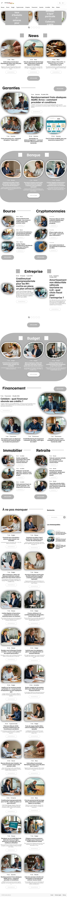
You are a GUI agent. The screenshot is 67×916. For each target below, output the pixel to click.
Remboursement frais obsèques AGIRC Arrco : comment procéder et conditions (48, 100)
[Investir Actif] (9, 3)
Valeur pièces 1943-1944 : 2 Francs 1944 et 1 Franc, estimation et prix (56, 63)
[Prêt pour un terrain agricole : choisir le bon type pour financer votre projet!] (8, 473)
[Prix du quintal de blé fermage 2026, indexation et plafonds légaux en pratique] (33, 48)
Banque (33, 155)
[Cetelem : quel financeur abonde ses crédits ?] (52, 403)
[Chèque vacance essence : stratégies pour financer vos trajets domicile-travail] (34, 824)
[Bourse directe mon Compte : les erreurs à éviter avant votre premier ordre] (8, 221)
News (33, 35)
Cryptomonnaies (50, 211)
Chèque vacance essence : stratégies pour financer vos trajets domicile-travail (34, 839)
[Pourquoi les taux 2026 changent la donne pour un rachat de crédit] (56, 425)
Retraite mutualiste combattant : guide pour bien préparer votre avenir (57, 473)
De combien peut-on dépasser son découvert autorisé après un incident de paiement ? (11, 440)
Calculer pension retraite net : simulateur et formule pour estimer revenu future (57, 460)
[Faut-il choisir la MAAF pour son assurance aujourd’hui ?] (56, 125)
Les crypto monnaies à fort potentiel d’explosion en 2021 (57, 246)
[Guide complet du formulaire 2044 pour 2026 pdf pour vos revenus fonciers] (8, 461)
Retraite (43, 450)
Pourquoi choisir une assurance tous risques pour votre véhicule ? (61, 533)
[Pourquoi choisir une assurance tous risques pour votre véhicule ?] (50, 532)
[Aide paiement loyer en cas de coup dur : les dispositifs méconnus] (8, 486)
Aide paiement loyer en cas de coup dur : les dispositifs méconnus (23, 485)
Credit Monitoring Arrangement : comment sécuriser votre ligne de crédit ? (33, 440)
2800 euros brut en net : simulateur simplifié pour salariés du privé (61, 540)
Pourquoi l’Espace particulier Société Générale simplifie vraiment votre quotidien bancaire (33, 185)
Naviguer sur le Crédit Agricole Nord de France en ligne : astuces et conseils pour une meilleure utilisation (11, 840)
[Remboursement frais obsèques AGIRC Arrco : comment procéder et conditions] (14, 103)
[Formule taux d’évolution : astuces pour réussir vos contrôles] (11, 350)
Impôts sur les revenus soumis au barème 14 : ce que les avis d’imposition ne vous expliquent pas (11, 689)
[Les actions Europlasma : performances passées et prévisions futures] (8, 234)
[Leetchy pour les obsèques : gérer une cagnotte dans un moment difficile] (34, 636)
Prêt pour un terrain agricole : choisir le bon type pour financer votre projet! (24, 473)
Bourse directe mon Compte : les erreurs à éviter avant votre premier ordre (23, 221)
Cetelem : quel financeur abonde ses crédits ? (14, 400)
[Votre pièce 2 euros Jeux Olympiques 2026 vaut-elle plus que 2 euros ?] (11, 48)
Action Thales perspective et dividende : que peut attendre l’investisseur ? (24, 246)
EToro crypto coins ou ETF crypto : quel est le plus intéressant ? (56, 233)
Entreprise (33, 271)
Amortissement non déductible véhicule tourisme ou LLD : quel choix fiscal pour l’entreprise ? (57, 288)
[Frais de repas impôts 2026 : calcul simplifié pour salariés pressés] (34, 712)
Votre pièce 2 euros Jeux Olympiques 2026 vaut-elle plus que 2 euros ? (11, 63)
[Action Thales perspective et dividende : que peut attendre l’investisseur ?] (8, 247)
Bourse (9, 211)
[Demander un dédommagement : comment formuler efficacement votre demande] (33, 125)
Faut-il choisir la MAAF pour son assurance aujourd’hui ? (56, 139)
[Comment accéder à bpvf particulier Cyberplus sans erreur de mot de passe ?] (11, 169)
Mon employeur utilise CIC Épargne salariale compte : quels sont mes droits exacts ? (33, 364)
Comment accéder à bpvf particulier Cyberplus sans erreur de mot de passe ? (50, 20)
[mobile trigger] (2, 3)
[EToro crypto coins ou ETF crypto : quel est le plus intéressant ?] (41, 234)
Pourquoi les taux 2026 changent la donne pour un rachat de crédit (56, 440)
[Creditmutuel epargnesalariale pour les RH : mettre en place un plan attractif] (7, 289)
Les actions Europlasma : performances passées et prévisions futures (24, 233)
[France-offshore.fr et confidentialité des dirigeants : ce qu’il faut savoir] (56, 350)
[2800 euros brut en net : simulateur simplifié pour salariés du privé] (50, 539)
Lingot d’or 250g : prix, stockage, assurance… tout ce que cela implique (61, 547)
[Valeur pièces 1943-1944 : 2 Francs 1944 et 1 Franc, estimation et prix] (56, 48)
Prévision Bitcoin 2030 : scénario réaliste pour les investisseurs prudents (57, 221)
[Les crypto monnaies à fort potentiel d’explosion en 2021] (41, 247)
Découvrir (60, 88)
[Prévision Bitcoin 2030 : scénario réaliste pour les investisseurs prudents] (41, 221)
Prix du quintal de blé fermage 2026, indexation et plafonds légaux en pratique (33, 63)
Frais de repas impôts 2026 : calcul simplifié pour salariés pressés (34, 727)
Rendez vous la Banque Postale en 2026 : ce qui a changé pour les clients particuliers (11, 651)
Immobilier (12, 450)
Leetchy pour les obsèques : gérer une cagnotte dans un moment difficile (34, 651)
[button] (28, 27)
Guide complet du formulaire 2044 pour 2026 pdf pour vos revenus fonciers (23, 460)
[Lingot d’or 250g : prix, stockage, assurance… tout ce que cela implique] (50, 546)
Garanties (11, 88)
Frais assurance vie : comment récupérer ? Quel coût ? (11, 139)
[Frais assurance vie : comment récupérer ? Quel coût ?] (11, 125)
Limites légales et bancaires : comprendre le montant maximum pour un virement (56, 184)
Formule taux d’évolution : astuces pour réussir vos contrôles (17, 20)
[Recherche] (60, 3)
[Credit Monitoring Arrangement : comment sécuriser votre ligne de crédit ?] (33, 425)
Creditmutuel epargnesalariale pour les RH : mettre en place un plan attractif (25, 283)
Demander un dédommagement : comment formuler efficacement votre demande (33, 141)
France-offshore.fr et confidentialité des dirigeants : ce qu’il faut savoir (56, 364)
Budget (33, 338)
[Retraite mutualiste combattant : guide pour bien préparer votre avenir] (41, 473)
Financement (13, 388)
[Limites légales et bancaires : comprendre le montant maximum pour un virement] (56, 169)
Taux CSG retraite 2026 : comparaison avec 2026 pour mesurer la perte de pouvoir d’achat (57, 485)
